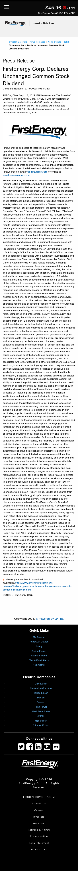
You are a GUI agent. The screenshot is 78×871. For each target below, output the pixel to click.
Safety (39, 646)
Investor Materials (18, 42)
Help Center (39, 665)
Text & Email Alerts (39, 660)
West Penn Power (41, 711)
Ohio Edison (41, 683)
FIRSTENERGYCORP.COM (39, 797)
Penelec (41, 702)
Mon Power (41, 721)
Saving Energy (39, 651)
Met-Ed (40, 697)
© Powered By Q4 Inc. (50, 619)
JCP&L (41, 716)
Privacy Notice (39, 836)
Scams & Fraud (39, 655)
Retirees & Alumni (39, 829)
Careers (39, 810)
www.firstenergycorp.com (16, 175)
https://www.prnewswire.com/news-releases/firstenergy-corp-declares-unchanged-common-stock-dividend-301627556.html (37, 586)
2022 (66, 42)
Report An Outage (39, 641)
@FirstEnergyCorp (37, 171)
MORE (72, 13)
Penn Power (41, 707)
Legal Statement (39, 843)
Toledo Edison (41, 693)
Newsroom (38, 823)
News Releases (37, 42)
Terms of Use (39, 849)
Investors (39, 816)
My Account (39, 637)
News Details (54, 42)
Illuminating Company (41, 688)
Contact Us (39, 803)
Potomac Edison (40, 725)
